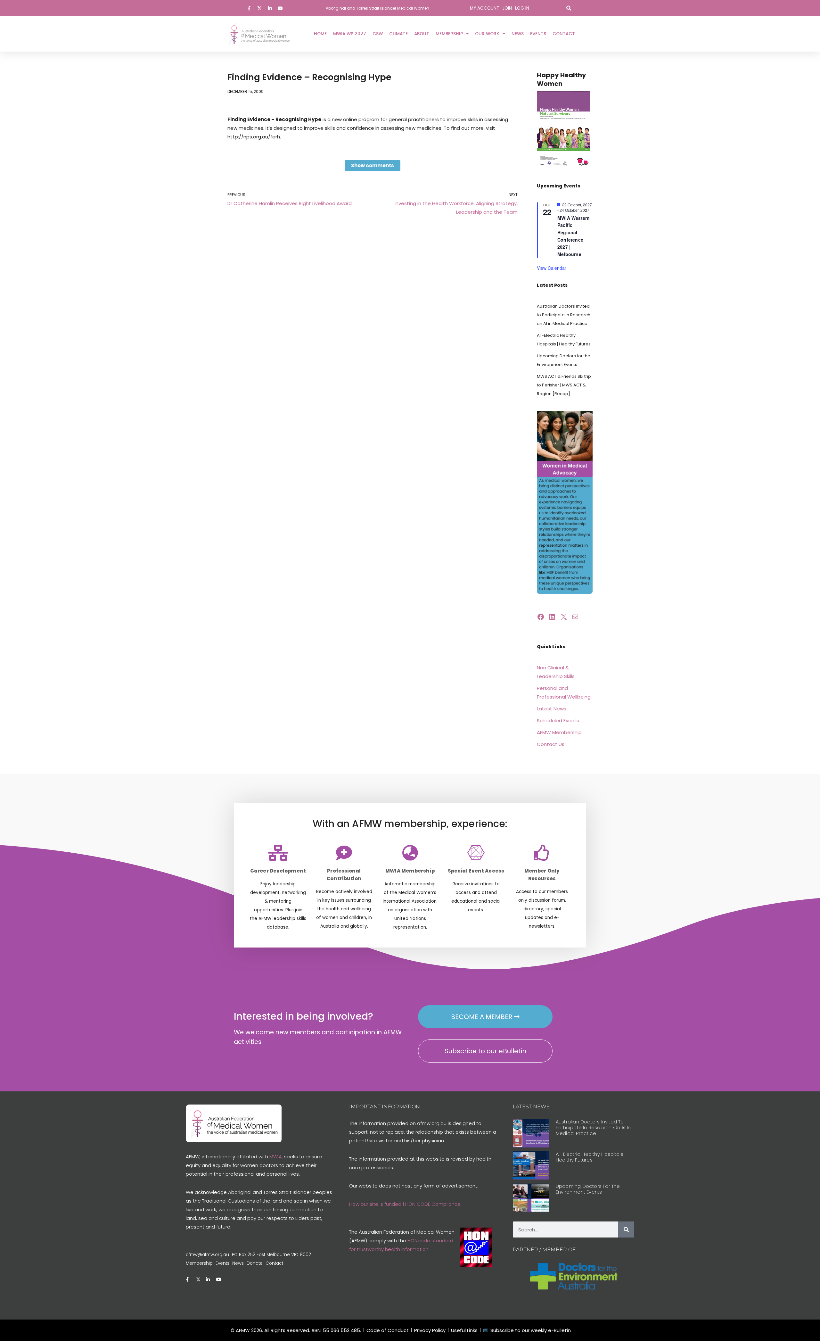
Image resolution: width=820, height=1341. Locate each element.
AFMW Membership (559, 732)
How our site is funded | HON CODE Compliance (405, 1204)
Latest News (551, 708)
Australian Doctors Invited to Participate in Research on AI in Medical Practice (563, 315)
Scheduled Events (558, 720)
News (518, 34)
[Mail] (575, 617)
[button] (569, 8)
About (421, 34)
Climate (398, 34)
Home (320, 34)
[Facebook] (541, 617)
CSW (378, 34)
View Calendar (551, 268)
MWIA (275, 1156)
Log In (522, 8)
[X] (564, 617)
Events (538, 34)
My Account (484, 8)
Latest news (531, 1107)
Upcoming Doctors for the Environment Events (588, 1189)
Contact (564, 34)
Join (507, 8)
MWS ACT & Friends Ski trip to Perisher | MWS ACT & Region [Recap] (564, 385)
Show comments (372, 165)
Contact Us (550, 744)
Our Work (487, 34)
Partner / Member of (544, 1249)
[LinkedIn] (552, 617)
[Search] (626, 1229)
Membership (449, 34)
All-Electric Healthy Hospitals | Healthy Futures (591, 1157)
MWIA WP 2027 (349, 34)
